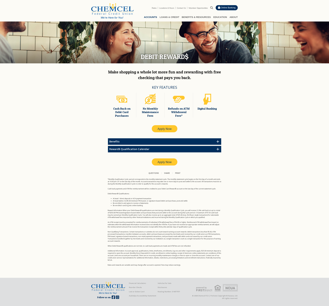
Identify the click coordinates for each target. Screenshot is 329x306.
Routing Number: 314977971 (169, 291)
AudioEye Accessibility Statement (142, 296)
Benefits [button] (114, 141)
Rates (154, 8)
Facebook (113, 297)
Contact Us (181, 8)
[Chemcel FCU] (112, 10)
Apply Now (165, 129)
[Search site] (211, 8)
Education (220, 17)
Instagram (117, 297)
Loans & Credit (169, 17)
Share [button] (167, 173)
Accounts (150, 17)
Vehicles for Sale (164, 283)
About (234, 17)
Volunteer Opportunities (198, 8)
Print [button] (177, 173)
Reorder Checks (135, 287)
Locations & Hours (166, 8)
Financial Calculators (137, 283)
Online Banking (227, 7)
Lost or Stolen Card (136, 291)
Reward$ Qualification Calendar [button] (129, 149)
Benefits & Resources (196, 17)
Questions (154, 173)
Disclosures (162, 287)
